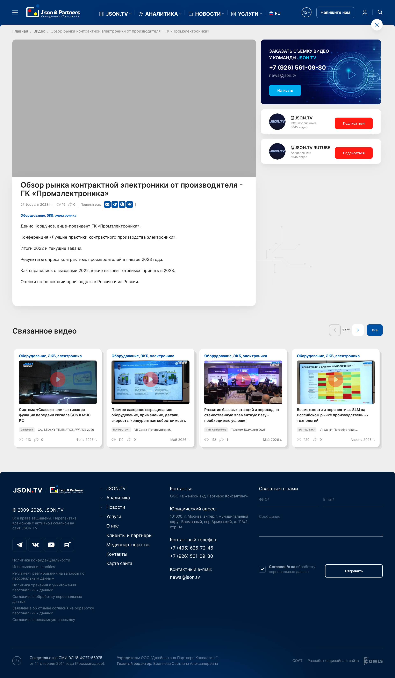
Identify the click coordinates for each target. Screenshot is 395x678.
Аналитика (161, 14)
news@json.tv (282, 75)
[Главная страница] (53, 11)
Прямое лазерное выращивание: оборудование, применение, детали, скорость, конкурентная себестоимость (149, 415)
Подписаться (354, 123)
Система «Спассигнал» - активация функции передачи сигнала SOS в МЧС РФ (55, 415)
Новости (208, 14)
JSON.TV (117, 14)
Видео (39, 31)
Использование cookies (33, 567)
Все (375, 330)
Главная (20, 31)
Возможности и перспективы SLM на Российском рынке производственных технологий (332, 415)
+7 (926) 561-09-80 (297, 67)
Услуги (248, 14)
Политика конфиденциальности (41, 560)
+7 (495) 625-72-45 (191, 548)
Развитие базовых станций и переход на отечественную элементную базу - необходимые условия (241, 415)
